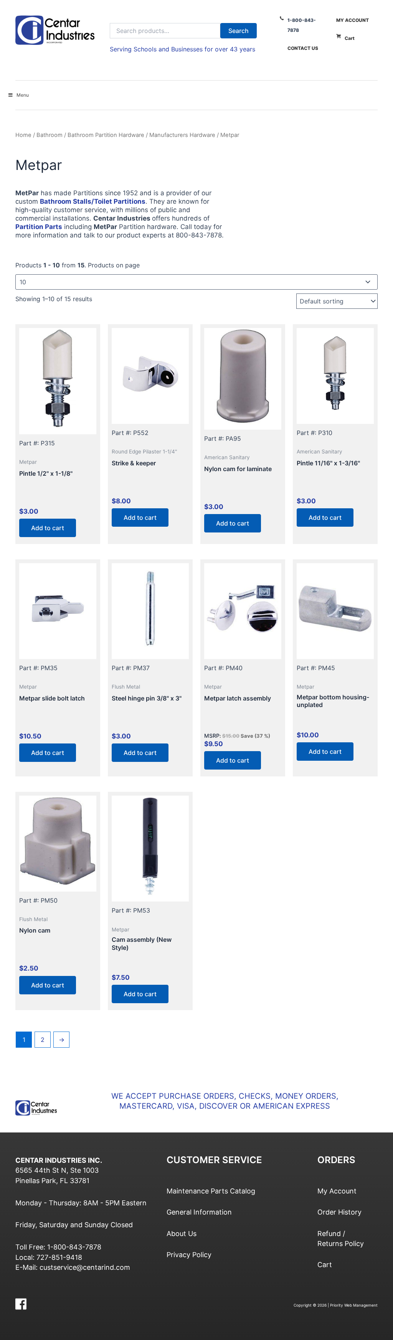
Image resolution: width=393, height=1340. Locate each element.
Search (238, 31)
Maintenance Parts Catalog (211, 1191)
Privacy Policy (189, 1255)
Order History (339, 1212)
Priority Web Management (354, 1305)
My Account (352, 20)
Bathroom (49, 135)
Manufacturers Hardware (182, 135)
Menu (23, 95)
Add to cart (47, 528)
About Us (181, 1234)
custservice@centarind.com (85, 1267)
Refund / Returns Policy (340, 1239)
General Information (199, 1212)
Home (23, 135)
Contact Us (302, 48)
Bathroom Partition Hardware (106, 135)
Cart (350, 38)
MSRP (212, 735)
